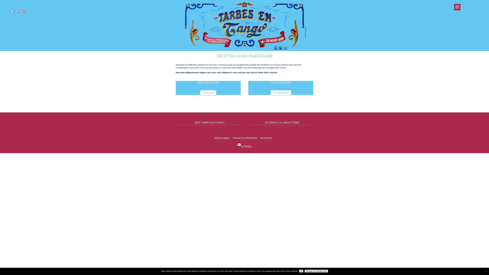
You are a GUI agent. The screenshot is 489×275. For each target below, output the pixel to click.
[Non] (486, 271)
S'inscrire (208, 92)
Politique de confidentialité (245, 138)
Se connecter (281, 92)
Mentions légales (222, 138)
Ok (301, 271)
